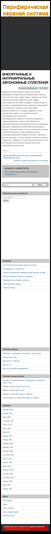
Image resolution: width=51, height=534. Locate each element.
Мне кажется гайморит (11, 361)
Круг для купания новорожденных (15, 368)
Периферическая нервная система (16, 280)
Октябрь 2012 (8, 474)
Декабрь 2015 (8, 447)
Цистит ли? (7, 365)
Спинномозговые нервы (11, 284)
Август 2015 (7, 459)
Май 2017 (6, 432)
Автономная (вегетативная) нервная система (20, 265)
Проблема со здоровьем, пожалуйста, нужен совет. (22, 353)
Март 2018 (7, 417)
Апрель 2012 (7, 481)
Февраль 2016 (8, 444)
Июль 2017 (7, 428)
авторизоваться (11, 174)
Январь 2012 (7, 489)
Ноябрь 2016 (7, 440)
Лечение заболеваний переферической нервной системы (24, 272)
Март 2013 (7, 466)
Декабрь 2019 (8, 410)
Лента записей (8, 508)
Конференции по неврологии (13, 269)
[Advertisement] (25, 43)
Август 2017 (7, 425)
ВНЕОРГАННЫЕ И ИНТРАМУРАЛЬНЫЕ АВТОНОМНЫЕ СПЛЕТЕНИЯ (25, 78)
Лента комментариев (10, 512)
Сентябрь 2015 (8, 455)
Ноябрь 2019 (7, 413)
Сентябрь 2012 (8, 477)
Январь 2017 (7, 436)
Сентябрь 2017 (8, 421)
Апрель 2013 (7, 462)
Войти (5, 504)
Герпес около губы (10, 357)
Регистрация (7, 500)
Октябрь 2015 (8, 451)
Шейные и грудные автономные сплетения (30, 160)
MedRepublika (32, 88)
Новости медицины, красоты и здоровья (18, 276)
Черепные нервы (9, 288)
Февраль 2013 (8, 470)
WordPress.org (8, 516)
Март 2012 (7, 485)
